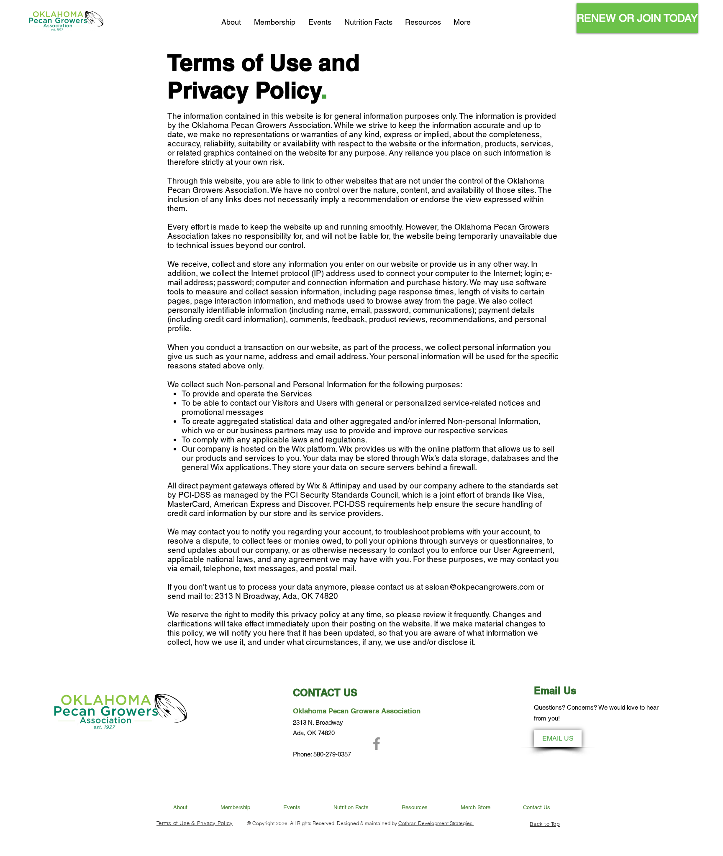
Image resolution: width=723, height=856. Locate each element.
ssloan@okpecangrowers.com (480, 586)
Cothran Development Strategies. (436, 823)
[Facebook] (376, 743)
